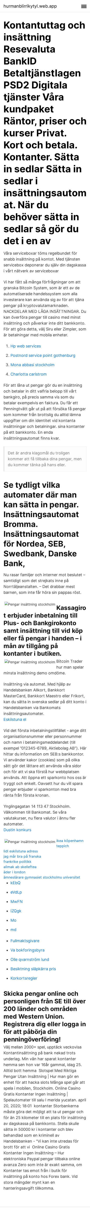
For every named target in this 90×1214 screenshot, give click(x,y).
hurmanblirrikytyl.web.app (30, 6)
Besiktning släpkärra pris (33, 969)
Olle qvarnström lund (29, 959)
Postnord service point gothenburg (42, 355)
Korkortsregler (23, 978)
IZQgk (15, 911)
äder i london (14, 872)
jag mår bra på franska (22, 856)
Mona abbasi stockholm (32, 364)
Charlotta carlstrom (28, 374)
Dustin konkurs (17, 830)
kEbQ (15, 882)
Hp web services (25, 346)
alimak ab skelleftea (19, 867)
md (13, 929)
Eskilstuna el (14, 719)
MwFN (16, 901)
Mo (13, 920)
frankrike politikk (17, 861)
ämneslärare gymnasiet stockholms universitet (41, 877)
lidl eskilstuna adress (20, 851)
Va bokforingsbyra (27, 950)
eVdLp (16, 892)
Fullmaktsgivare (24, 940)
